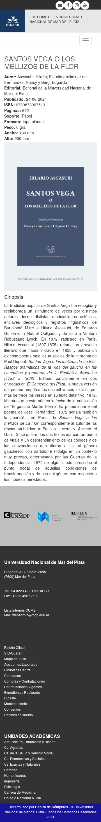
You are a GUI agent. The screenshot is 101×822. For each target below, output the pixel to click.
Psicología (12, 786)
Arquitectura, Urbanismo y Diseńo (30, 741)
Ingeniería (12, 781)
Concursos (12, 675)
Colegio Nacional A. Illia (22, 797)
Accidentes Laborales (20, 664)
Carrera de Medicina (20, 792)
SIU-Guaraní (13, 653)
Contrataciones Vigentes (23, 686)
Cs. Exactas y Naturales (22, 764)
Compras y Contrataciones (24, 681)
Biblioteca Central (17, 669)
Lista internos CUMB (20, 610)
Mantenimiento (15, 703)
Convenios (12, 709)
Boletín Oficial (14, 647)
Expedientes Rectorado (22, 692)
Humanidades (15, 775)
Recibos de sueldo (18, 714)
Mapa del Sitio (15, 658)
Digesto (10, 697)
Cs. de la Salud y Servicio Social (29, 752)
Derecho (10, 769)
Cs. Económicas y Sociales (24, 758)
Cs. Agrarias (13, 747)
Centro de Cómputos (51, 806)
